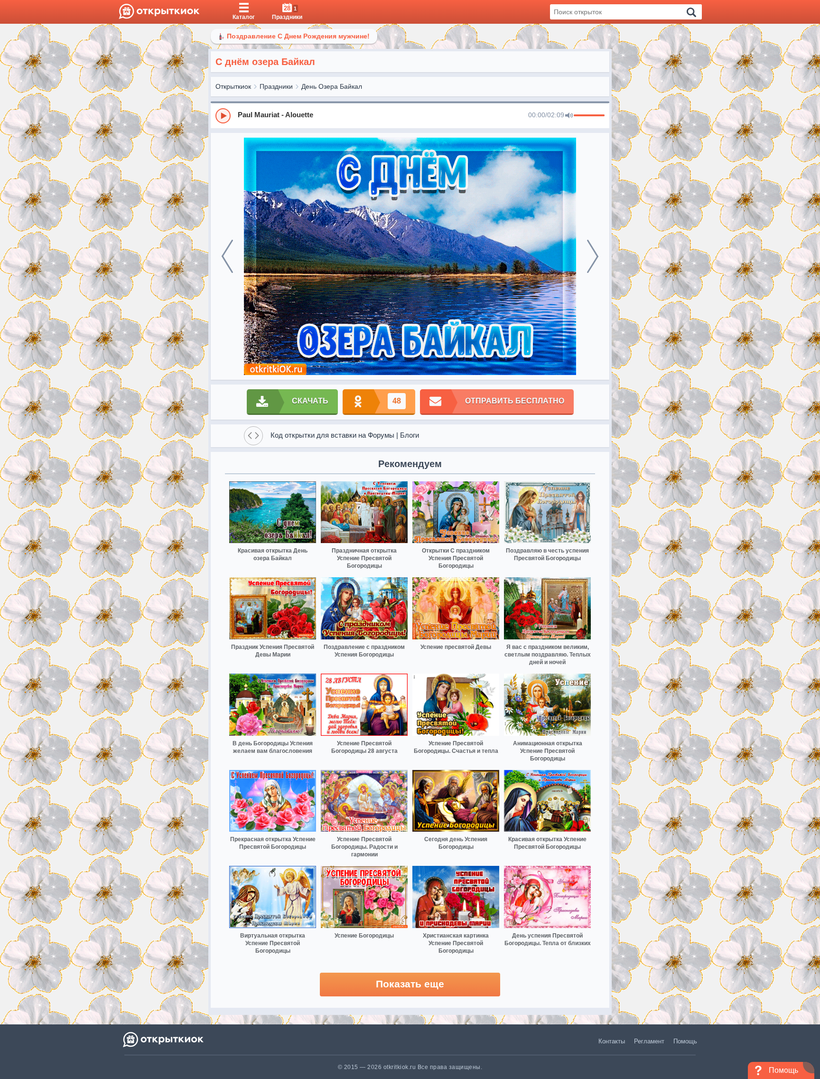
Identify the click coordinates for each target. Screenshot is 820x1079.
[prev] (227, 256)
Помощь (685, 1041)
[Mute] (569, 116)
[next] (592, 256)
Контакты (611, 1041)
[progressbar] (589, 116)
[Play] (223, 115)
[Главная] (159, 12)
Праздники (276, 86)
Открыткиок (233, 86)
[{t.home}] (164, 1039)
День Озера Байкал (331, 86)
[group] (410, 115)
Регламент (649, 1041)
